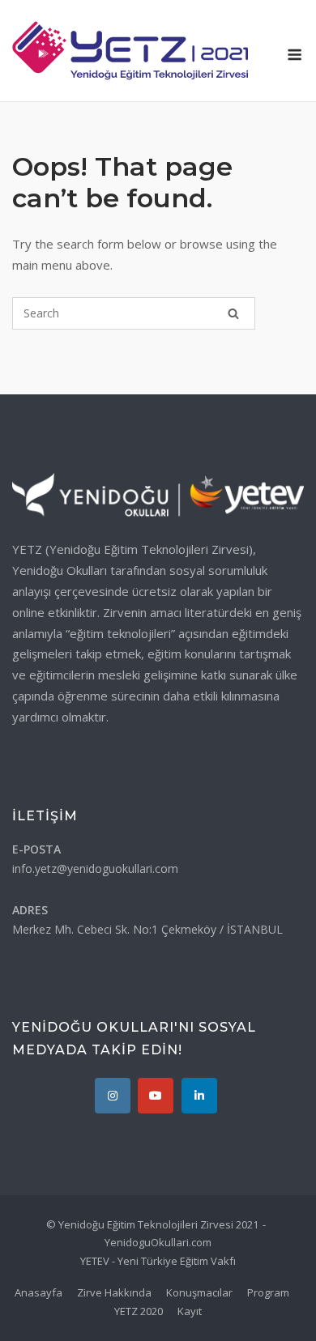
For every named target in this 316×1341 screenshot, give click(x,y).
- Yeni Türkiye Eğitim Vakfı (174, 1261)
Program (268, 1292)
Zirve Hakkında (114, 1292)
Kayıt (189, 1311)
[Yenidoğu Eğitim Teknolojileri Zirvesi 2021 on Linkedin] (199, 1095)
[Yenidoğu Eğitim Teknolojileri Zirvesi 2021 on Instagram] (112, 1095)
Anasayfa (38, 1292)
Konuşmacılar (199, 1292)
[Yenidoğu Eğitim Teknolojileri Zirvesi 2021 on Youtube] (155, 1095)
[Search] (233, 313)
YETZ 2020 (138, 1311)
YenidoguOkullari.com (158, 1242)
